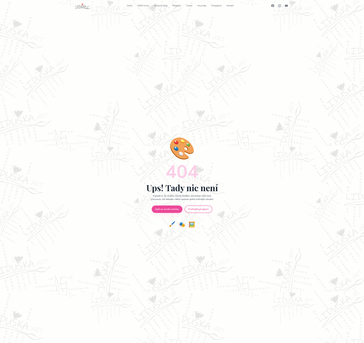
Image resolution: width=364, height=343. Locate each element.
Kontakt (230, 5)
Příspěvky (176, 5)
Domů (129, 5)
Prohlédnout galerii (198, 209)
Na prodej (201, 5)
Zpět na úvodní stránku (167, 209)
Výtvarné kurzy (160, 5)
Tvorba (189, 5)
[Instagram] (279, 5)
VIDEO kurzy (143, 5)
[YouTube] (286, 5)
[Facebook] (272, 5)
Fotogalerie (216, 5)
